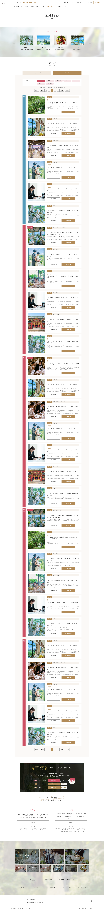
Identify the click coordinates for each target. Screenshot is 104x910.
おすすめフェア (76, 80)
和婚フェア (41, 83)
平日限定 (50, 83)
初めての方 (67, 80)
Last (67, 90)
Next (61, 90)
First (37, 90)
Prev (42, 90)
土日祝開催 (58, 80)
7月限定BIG (49, 80)
